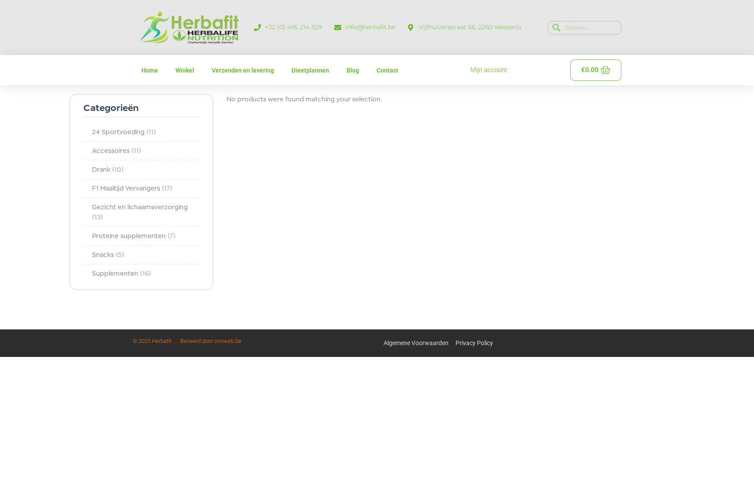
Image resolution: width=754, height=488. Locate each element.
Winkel (184, 70)
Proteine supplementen (133, 235)
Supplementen (121, 273)
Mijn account (488, 70)
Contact (387, 70)
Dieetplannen (310, 70)
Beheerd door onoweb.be (210, 341)
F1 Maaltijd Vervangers (132, 188)
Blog (352, 70)
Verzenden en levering (243, 70)
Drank (107, 169)
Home (149, 70)
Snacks (108, 254)
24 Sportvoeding (124, 131)
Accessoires (116, 150)
